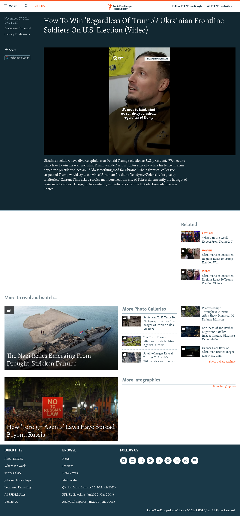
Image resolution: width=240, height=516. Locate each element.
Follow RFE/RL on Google (187, 6)
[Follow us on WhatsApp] (185, 460)
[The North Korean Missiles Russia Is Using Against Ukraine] (131, 341)
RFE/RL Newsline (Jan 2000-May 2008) (88, 494)
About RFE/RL (13, 459)
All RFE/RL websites (219, 6)
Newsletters (70, 473)
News (66, 459)
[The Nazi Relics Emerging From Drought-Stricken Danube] (61, 338)
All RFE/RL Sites (15, 494)
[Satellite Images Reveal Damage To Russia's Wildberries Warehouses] (131, 357)
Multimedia (69, 480)
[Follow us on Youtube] (123, 460)
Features (207, 233)
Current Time (17, 28)
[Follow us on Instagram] (141, 460)
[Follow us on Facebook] (168, 460)
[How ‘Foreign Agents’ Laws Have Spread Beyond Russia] (61, 409)
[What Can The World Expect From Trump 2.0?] (190, 236)
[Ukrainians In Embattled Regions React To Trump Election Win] (190, 253)
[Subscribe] (194, 460)
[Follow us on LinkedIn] (176, 460)
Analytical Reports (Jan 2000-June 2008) (88, 501)
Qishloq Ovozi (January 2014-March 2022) (89, 487)
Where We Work (15, 466)
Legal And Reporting (17, 487)
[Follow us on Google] (150, 460)
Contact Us (11, 501)
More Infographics (224, 386)
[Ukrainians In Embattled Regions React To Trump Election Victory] (190, 274)
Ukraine (207, 250)
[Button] (10, 51)
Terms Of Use (13, 473)
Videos (39, 6)
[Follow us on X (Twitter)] (159, 460)
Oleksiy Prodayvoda (17, 34)
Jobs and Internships (17, 480)
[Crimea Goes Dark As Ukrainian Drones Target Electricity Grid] (190, 351)
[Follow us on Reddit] (132, 460)
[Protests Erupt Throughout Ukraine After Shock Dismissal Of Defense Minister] (190, 311)
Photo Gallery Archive (222, 361)
